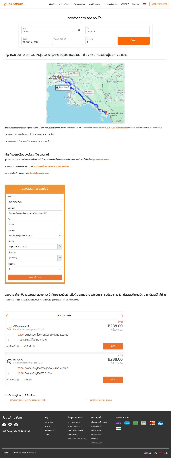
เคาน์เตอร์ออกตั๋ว (96, 434)
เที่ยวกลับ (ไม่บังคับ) (60, 39)
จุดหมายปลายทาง (74, 422)
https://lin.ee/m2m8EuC (100, 159)
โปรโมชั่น (47, 434)
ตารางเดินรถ (49, 422)
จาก (24, 28)
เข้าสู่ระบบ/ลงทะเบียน (159, 4)
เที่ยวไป (25, 39)
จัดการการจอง (96, 430)
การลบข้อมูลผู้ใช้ (96, 426)
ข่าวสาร (47, 426)
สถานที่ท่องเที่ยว (50, 430)
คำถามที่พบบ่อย (96, 443)
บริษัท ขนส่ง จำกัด (113, 127)
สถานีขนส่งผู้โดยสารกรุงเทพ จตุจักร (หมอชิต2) (27, 400)
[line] (10, 424)
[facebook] (4, 424)
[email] (16, 424)
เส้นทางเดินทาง (73, 434)
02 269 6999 (24, 431)
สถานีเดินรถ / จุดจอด (75, 426)
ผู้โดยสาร (90, 39)
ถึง (88, 28)
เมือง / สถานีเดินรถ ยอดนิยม (77, 439)
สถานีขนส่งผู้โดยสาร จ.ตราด (101, 400)
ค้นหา (133, 41)
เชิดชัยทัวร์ (124, 127)
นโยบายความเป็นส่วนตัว (99, 422)
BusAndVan (31, 452)
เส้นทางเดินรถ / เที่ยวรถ (75, 430)
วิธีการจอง (94, 439)
